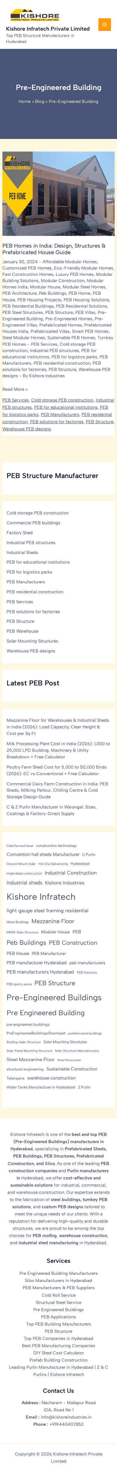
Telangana (16, 1078)
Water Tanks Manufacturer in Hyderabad (41, 1087)
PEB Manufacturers (60, 414)
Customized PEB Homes (27, 268)
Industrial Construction (71, 873)
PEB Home (79, 293)
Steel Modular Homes (23, 337)
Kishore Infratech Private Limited (48, 29)
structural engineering (25, 1069)
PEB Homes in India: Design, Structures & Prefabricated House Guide (54, 249)
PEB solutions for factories (56, 421)
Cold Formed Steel (20, 846)
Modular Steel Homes (84, 287)
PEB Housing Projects (39, 300)
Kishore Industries (65, 883)
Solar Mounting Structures (32, 641)
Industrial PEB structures (54, 350)
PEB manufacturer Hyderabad (37, 962)
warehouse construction (51, 1078)
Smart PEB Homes (90, 331)
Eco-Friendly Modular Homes (83, 268)
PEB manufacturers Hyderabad (40, 972)
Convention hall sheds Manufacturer (43, 854)
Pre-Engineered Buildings (54, 997)
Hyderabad (80, 863)
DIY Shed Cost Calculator (58, 1353)
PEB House (18, 953)
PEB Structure (59, 312)
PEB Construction (73, 942)
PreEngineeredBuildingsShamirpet (36, 1033)
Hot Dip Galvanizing (53, 864)
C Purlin (88, 854)
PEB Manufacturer (49, 953)
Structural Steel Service (58, 1302)
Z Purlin (84, 1087)
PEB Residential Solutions (81, 306)
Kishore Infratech (41, 896)
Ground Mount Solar (21, 864)
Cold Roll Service (59, 1295)
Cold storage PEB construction (62, 400)
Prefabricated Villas (50, 331)
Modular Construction (63, 280)
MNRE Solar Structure (22, 932)
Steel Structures (69, 1060)
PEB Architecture (19, 293)
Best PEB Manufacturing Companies (58, 1345)
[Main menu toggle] (104, 24)
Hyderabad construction (24, 873)
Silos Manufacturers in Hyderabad (58, 1280)
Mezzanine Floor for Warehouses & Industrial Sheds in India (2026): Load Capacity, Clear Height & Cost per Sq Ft (58, 727)
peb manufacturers (87, 962)
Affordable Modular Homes (70, 261)
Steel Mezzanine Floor (31, 1059)
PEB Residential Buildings (28, 306)
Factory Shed (20, 532)
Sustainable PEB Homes (71, 337)
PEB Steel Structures (22, 312)
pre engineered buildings (28, 1024)
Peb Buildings (52, 293)
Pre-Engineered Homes (68, 318)
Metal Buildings (18, 922)
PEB (77, 932)
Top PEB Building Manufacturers (58, 1324)
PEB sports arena (19, 984)
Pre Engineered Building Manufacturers (59, 1273)
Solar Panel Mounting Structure (29, 1051)
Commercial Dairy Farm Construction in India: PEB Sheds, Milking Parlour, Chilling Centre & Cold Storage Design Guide (57, 790)
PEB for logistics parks (74, 357)
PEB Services (44, 344)
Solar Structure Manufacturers (77, 1051)
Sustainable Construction (71, 1069)
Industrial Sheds (22, 552)
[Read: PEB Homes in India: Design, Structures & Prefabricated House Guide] (58, 193)
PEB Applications (58, 1317)
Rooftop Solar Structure (24, 1042)
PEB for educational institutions (66, 407)
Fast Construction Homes (27, 274)
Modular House (45, 287)
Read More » (14, 389)
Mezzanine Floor (53, 921)
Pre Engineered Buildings (58, 1309)
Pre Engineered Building (46, 1012)
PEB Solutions (87, 972)
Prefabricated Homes (60, 325)
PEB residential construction (62, 363)
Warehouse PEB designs (26, 429)
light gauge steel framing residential (47, 911)
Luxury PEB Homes (75, 274)
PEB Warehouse (22, 631)
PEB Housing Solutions (86, 300)
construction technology (56, 845)
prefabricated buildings (85, 1033)
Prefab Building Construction (58, 1360)
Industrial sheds (24, 883)
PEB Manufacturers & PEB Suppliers (58, 1287)
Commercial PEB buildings (33, 522)
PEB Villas (85, 312)
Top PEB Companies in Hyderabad (58, 1338)
